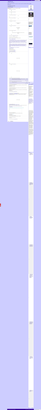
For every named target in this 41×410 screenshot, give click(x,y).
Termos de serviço (32, 409)
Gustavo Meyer (14, 84)
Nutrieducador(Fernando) (15, 35)
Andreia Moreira (15, 91)
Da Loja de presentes (26, 80)
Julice (14, 115)
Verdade (14, 9)
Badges (26, 409)
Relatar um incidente (28, 409)
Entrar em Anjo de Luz (9, 8)
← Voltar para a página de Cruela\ (10, 6)
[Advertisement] (30, 56)
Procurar (40, 0)
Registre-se (32, 0)
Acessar (33, 0)
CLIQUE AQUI (30, 34)
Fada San (11, 409)
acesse (31, 7)
